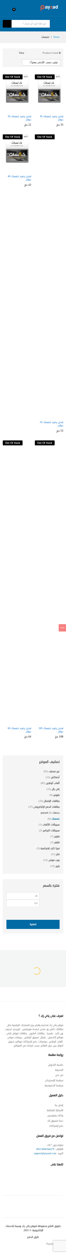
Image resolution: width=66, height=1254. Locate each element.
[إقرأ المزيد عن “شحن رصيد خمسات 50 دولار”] (48, 413)
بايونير (56, 795)
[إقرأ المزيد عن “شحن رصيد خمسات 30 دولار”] (48, 108)
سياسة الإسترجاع (54, 1080)
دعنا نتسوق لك (55, 1121)
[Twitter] (54, 1175)
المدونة (59, 1070)
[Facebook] (61, 1175)
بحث (7, 24)
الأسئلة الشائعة (55, 1110)
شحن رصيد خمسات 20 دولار (19, 118)
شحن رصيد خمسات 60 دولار (19, 730)
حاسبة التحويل (55, 1065)
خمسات (56, 819)
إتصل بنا (59, 1105)
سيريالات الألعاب (51, 824)
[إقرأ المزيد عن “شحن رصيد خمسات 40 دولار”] (16, 168)
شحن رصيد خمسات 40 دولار (19, 178)
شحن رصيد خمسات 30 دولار (51, 118)
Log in (5, 10)
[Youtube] (47, 1175)
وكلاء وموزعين (55, 1115)
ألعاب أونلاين (53, 783)
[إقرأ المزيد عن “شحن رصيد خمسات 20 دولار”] (16, 108)
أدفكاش (55, 777)
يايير (58, 866)
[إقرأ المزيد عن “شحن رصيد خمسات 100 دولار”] (48, 719)
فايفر (57, 836)
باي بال (56, 789)
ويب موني (54, 860)
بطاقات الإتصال (52, 801)
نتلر (58, 854)
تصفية (33, 924)
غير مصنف (54, 771)
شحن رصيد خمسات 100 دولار (50, 730)
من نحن (59, 1075)
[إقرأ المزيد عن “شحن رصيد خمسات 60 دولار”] (16, 719)
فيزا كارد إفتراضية (50, 848)
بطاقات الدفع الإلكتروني (47, 807)
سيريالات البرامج (51, 830)
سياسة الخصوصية (54, 1085)
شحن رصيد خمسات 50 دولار (51, 424)
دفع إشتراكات (56, 1126)
